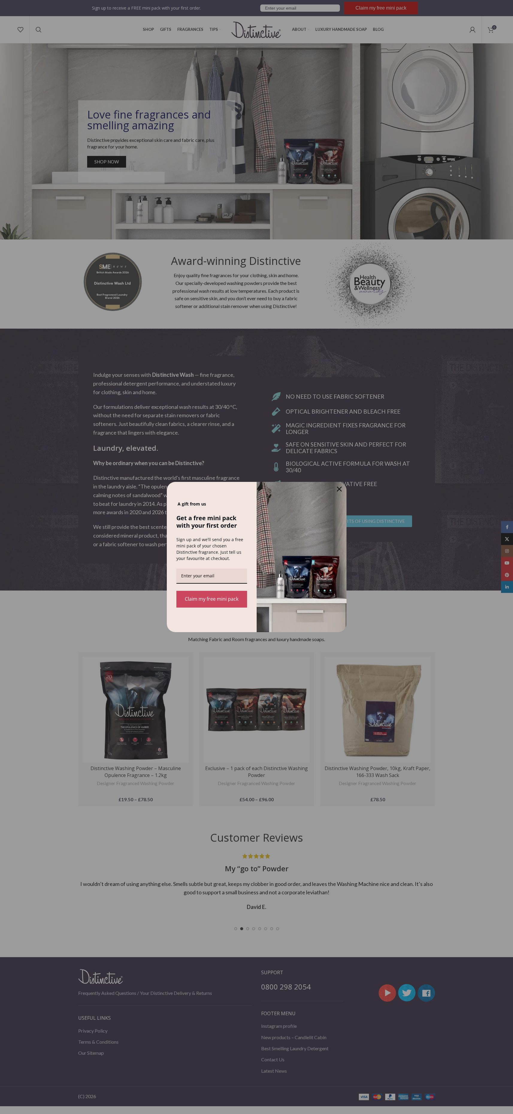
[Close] (339, 489)
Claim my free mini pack (211, 599)
